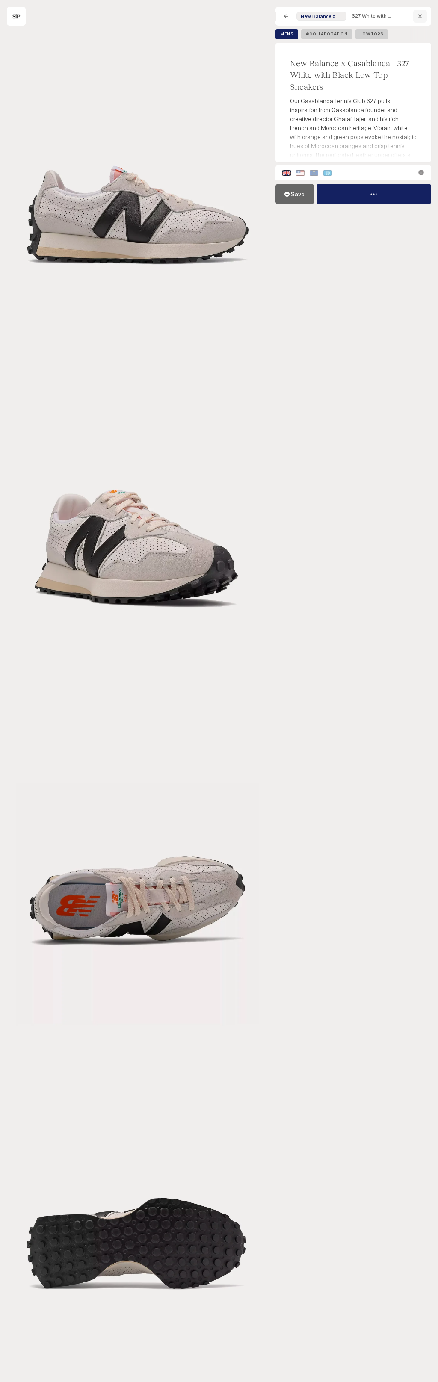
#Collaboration (326, 34)
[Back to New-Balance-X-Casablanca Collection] (420, 16)
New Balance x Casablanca (340, 63)
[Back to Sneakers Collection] (286, 16)
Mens (286, 34)
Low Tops (372, 34)
